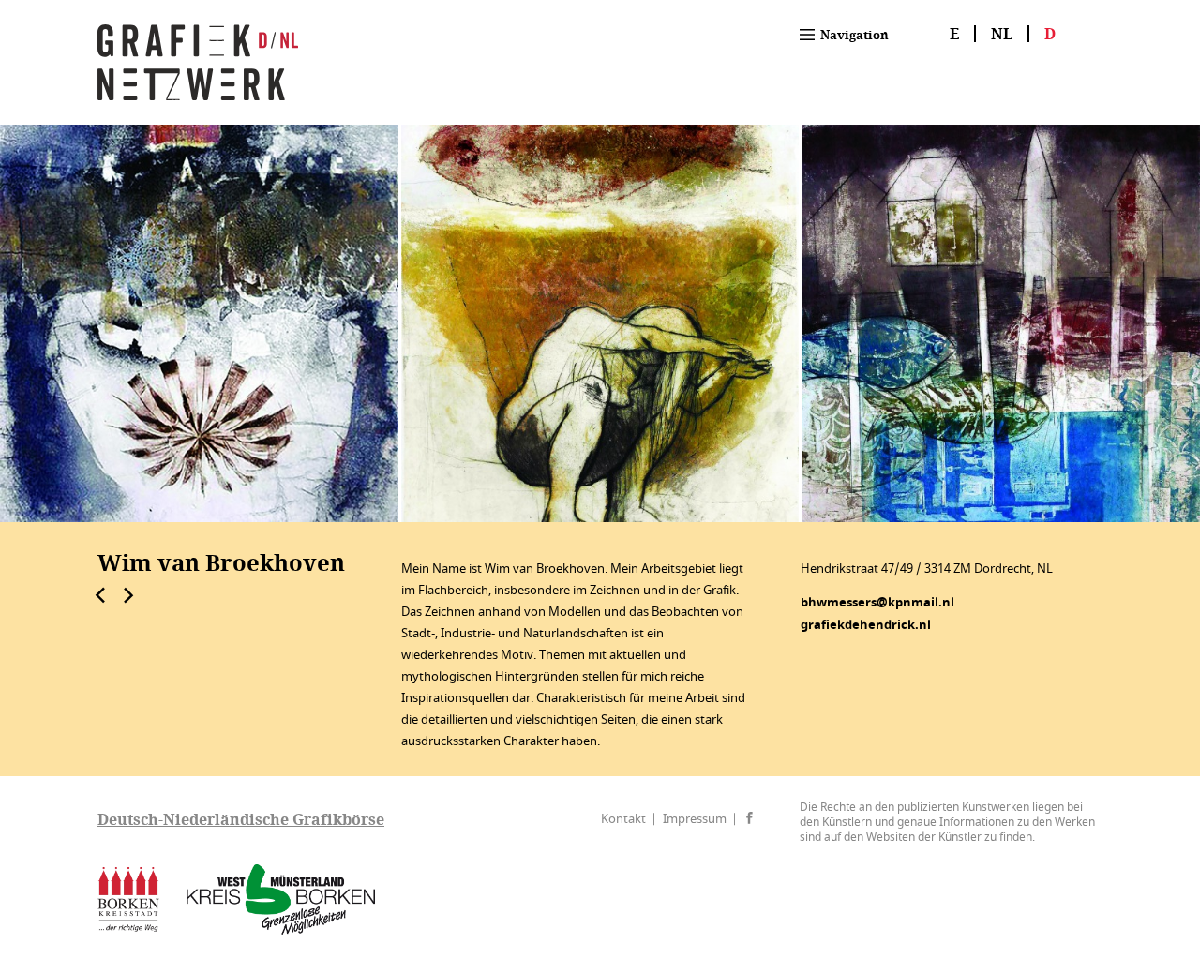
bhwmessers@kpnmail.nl (877, 602)
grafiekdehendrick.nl (866, 625)
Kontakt (623, 819)
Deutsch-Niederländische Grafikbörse (241, 819)
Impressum (695, 819)
